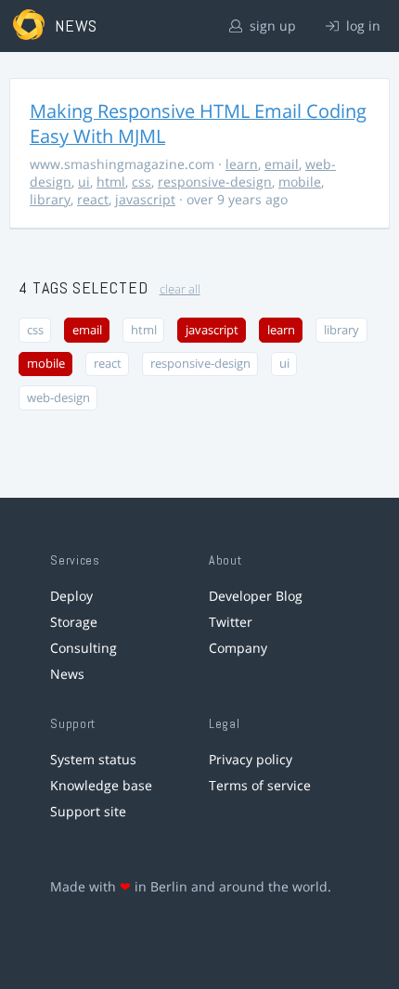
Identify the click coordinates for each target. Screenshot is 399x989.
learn (241, 164)
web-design (58, 398)
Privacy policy (250, 759)
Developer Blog (255, 596)
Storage (73, 622)
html (111, 181)
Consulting (83, 648)
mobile (299, 181)
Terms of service (260, 785)
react (93, 199)
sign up (271, 25)
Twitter (230, 622)
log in (361, 25)
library (50, 199)
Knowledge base (101, 785)
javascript (145, 199)
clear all (180, 289)
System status (93, 759)
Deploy (71, 596)
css (141, 181)
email (281, 164)
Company (238, 648)
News (67, 674)
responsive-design (215, 181)
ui (84, 181)
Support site (88, 811)
